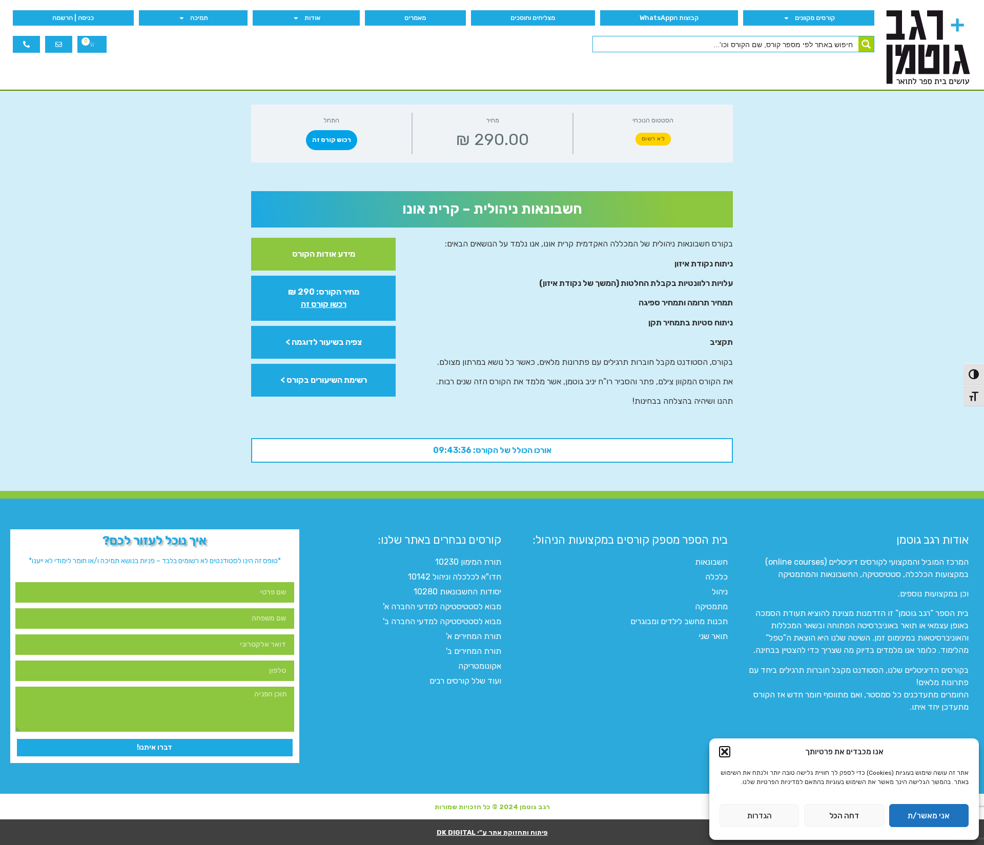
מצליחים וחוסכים (532, 18)
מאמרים (415, 18)
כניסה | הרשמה (73, 18)
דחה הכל (844, 815)
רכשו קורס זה (323, 304)
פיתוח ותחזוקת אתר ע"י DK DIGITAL (492, 832)
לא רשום (653, 138)
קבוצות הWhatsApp (669, 18)
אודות (312, 18)
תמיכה (199, 18)
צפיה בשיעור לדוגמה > (323, 342)
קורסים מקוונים (815, 18)
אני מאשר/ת (929, 815)
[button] (725, 752)
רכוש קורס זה (331, 139)
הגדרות (759, 815)
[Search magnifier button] (866, 44)
